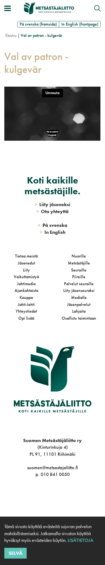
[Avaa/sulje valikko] (7, 8)
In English (52, 232)
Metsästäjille (79, 263)
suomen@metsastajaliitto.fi (52, 467)
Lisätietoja (79, 540)
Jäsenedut (26, 263)
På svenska (52, 225)
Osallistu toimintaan (79, 318)
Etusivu (10, 35)
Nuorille (79, 256)
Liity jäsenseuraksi (78, 290)
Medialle (79, 297)
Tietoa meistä (26, 256)
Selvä (15, 553)
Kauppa (26, 297)
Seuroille (78, 270)
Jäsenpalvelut (78, 304)
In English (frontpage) (79, 24)
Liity (26, 270)
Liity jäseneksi (52, 204)
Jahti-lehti (26, 304)
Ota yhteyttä (52, 211)
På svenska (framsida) (38, 24)
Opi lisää (26, 318)
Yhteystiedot (26, 311)
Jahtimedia (26, 284)
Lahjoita (79, 311)
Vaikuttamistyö (26, 277)
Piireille (78, 277)
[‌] (46, 496)
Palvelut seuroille (79, 284)
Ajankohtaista (26, 290)
